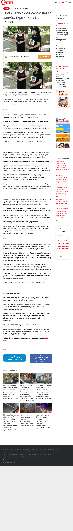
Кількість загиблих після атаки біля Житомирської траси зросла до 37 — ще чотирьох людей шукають (44, 390)
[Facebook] (66, 2)
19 (61, 246)
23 (68, 246)
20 (63, 246)
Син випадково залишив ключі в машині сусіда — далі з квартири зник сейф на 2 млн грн (10, 390)
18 (60, 246)
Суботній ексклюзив (62, 23)
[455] (27, 75)
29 (66, 249)
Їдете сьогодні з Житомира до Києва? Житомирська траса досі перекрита (42, 420)
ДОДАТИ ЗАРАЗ (44, 57)
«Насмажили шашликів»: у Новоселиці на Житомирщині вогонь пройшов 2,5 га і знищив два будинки (62, 34)
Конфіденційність (9, 462)
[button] (56, 2)
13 (63, 243)
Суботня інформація (62, 66)
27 (63, 249)
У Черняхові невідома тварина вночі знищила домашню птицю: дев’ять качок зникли (62, 54)
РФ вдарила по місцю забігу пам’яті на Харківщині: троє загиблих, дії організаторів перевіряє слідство (27, 391)
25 (60, 249)
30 (68, 249)
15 (66, 243)
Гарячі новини (61, 21)
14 (64, 243)
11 (60, 243)
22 (66, 246)
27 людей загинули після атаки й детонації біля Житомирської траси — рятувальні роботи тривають (11, 421)
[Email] (59, 2)
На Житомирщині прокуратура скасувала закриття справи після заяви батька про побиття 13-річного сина (62, 78)
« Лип (60, 256)
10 (58, 243)
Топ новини (60, 26)
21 (64, 246)
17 (58, 246)
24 (58, 249)
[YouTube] (63, 2)
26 (61, 249)
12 (61, 243)
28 (64, 249)
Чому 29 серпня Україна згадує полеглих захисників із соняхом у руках (26, 419)
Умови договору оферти (11, 460)
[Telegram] (70, 2)
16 (68, 243)
